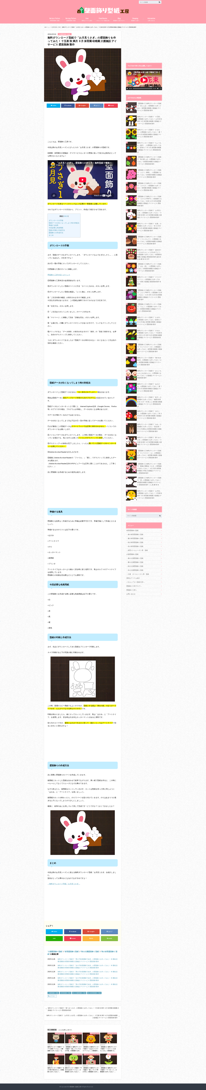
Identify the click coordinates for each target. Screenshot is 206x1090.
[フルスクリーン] (160, 88)
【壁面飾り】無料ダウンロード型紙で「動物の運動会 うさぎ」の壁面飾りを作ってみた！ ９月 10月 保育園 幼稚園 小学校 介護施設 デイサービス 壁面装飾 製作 (149, 468)
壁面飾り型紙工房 (75, 1087)
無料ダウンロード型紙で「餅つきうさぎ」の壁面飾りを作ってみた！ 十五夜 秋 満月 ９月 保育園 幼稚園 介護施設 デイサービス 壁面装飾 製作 (83, 1009)
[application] (144, 80)
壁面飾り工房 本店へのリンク (59, 275)
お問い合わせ (151, 19)
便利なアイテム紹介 (87, 19)
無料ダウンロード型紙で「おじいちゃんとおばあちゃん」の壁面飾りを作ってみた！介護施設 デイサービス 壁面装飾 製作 (149, 374)
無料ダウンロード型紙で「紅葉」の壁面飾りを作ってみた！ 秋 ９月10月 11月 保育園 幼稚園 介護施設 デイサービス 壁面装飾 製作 (149, 227)
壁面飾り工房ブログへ (119, 19)
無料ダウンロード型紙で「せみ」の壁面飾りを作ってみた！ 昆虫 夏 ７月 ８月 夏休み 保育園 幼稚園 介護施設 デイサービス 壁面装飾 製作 (149, 427)
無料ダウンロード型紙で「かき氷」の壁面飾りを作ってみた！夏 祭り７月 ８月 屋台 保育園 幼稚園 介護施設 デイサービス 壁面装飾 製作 (149, 320)
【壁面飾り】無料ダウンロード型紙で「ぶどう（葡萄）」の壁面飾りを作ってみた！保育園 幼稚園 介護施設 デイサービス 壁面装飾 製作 (149, 173)
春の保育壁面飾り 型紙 (135, 534)
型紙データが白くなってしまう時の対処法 (64, 223)
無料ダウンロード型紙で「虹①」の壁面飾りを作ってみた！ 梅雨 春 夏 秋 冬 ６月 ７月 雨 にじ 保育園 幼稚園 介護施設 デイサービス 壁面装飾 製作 (149, 401)
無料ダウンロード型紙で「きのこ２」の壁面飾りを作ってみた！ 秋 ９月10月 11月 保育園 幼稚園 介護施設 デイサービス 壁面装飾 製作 (149, 414)
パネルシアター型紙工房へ (103, 19)
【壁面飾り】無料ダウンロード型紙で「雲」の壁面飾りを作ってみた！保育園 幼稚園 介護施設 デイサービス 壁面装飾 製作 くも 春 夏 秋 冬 (149, 481)
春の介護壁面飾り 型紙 (135, 558)
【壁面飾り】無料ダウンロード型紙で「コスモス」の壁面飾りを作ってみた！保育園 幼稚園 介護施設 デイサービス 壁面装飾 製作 (149, 186)
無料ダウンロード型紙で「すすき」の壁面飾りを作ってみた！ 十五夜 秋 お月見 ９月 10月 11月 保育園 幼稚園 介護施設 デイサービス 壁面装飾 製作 (149, 335)
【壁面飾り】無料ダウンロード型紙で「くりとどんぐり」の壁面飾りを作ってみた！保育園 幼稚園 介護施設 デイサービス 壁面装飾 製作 (149, 240)
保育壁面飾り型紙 (54, 19)
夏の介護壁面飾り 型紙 (135, 562)
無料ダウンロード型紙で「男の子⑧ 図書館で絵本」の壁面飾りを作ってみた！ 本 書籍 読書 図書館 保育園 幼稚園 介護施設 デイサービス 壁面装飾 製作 (87, 985)
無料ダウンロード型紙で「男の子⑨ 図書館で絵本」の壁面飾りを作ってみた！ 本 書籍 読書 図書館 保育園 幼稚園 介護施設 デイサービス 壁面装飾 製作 (87, 973)
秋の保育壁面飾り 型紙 (94, 993)
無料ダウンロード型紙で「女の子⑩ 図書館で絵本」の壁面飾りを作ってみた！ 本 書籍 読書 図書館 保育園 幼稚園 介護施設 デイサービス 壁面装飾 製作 (87, 966)
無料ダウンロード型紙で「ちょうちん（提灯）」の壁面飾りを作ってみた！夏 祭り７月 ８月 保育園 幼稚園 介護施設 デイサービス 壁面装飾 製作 (149, 147)
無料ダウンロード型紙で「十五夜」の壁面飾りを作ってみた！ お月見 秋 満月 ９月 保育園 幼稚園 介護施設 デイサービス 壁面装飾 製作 (149, 120)
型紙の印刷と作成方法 (57, 230)
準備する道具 (53, 225)
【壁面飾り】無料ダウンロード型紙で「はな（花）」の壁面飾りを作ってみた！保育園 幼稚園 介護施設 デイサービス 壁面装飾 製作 (149, 267)
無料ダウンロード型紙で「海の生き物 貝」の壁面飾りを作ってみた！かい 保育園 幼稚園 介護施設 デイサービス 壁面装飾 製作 (149, 361)
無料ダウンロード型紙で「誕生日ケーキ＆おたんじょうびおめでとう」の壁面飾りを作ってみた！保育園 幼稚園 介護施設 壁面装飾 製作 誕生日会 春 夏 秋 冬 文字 (149, 254)
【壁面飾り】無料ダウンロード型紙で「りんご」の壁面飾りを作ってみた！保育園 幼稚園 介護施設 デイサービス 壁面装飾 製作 (149, 307)
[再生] (127, 88)
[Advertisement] (66, 123)
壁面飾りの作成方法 (56, 233)
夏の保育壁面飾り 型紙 (135, 538)
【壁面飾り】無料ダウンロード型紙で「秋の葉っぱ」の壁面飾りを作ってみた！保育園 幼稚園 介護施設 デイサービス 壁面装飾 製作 (149, 160)
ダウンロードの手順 (56, 220)
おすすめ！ (52, 996)
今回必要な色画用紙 (56, 228)
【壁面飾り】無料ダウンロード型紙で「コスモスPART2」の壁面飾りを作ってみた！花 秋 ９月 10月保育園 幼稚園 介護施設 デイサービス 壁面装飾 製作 (149, 201)
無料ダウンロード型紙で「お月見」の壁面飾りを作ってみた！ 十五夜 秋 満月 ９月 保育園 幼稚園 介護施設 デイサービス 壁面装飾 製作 (149, 494)
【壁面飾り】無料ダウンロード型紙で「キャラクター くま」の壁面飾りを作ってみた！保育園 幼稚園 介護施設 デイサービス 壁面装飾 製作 (149, 454)
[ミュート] (158, 88)
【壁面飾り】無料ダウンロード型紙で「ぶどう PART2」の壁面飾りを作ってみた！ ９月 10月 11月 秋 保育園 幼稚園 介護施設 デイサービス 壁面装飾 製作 (149, 294)
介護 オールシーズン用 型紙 (138, 574)
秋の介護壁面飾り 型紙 (90, 951)
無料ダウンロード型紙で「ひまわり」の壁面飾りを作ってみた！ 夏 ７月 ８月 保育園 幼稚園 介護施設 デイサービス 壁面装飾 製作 (149, 133)
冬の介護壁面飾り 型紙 (135, 570)
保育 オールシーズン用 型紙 (138, 550)
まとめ (51, 235)
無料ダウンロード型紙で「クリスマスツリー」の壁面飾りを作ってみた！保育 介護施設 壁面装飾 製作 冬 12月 (149, 280)
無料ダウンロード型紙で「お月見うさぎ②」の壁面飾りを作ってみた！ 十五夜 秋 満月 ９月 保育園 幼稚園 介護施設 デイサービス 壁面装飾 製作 (81, 1016)
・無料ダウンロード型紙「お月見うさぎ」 (64, 884)
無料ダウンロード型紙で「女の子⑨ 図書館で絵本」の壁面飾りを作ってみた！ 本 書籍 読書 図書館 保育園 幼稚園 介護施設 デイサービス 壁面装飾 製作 (87, 979)
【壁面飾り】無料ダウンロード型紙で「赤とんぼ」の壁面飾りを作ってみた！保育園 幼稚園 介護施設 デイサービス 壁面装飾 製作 (149, 106)
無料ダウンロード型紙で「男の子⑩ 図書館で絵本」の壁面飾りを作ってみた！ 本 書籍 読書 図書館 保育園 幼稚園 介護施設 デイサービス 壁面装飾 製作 (87, 960)
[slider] (142, 88)
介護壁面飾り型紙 (71, 19)
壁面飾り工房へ (135, 19)
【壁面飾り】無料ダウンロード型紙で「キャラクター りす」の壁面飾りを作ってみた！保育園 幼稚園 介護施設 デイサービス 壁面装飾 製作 (149, 348)
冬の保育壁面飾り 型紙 (135, 546)
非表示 (66, 216)
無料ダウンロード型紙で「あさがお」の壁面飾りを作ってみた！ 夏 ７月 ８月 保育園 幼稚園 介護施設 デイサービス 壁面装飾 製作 (149, 387)
